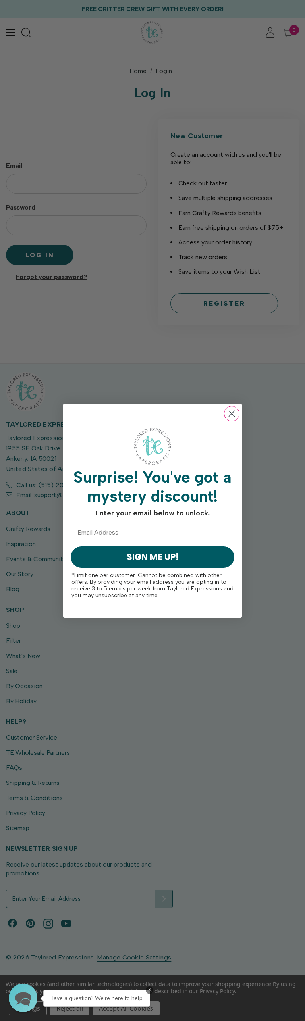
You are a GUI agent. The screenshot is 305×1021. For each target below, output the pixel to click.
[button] (23, 998)
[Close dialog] (232, 414)
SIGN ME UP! (153, 557)
